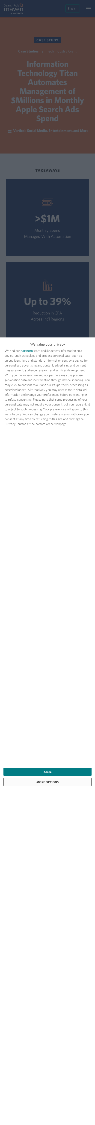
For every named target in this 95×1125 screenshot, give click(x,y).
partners (27, 350)
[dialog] (47, 731)
